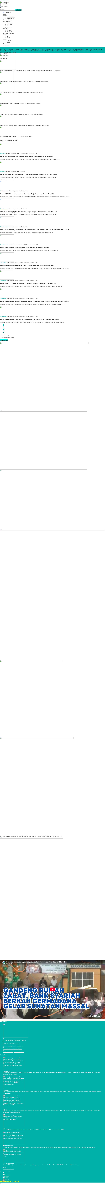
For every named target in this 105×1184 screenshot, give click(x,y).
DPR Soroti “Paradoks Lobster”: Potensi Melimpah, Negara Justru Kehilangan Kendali (20, 49)
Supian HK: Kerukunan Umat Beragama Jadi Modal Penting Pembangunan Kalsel (26, 156)
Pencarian (18, 9)
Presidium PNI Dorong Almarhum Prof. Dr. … (13, 1052)
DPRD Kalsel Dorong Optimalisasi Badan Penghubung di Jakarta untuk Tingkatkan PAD (28, 212)
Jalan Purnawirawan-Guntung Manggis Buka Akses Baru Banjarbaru (16, 136)
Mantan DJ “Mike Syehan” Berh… (11, 1043)
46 (3, 331)
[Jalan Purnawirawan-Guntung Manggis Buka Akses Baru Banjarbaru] (6, 135)
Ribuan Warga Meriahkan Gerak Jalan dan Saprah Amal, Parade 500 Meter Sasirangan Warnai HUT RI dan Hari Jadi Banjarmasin (30, 70)
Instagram (6, 1176)
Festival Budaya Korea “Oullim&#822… (12, 1049)
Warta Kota (2, 153)
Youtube (6, 1177)
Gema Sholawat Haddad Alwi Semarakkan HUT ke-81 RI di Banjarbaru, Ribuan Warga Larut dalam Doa (24, 81)
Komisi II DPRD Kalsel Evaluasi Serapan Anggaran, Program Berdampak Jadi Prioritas (28, 283)
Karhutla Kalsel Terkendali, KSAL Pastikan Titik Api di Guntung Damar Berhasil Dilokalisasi (21, 92)
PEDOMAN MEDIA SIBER (8, 1169)
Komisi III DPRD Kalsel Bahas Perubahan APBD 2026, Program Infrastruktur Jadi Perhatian (29, 319)
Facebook (6, 1174)
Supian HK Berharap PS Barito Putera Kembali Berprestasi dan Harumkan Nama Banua (28, 174)
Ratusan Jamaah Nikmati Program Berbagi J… (14, 1040)
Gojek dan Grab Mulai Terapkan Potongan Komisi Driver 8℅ (56, 51)
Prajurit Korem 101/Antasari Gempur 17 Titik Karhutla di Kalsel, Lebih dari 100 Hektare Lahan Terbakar (24, 125)
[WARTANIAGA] (4, 6)
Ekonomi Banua (3, 262)
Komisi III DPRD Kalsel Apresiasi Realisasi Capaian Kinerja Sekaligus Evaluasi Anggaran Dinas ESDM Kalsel (34, 301)
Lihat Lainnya (4, 340)
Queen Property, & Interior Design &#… (13, 1046)
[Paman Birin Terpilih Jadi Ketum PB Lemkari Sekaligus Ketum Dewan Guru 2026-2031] (6, 102)
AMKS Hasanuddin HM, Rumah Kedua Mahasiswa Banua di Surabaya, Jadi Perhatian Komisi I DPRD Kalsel (34, 230)
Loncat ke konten (4, 0)
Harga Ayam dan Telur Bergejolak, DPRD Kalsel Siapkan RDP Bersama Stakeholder (27, 265)
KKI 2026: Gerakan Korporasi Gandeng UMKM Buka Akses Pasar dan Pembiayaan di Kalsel (21, 114)
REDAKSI (5, 1167)
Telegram (6, 1179)
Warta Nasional (3, 191)
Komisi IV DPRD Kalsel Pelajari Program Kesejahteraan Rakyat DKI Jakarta (24, 248)
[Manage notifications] (3, 1180)
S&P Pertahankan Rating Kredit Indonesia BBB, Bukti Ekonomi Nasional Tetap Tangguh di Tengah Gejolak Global (68, 49)
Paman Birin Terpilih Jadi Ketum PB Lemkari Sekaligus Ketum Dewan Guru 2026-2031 (20, 103)
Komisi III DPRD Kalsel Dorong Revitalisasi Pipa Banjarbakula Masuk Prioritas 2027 (27, 194)
